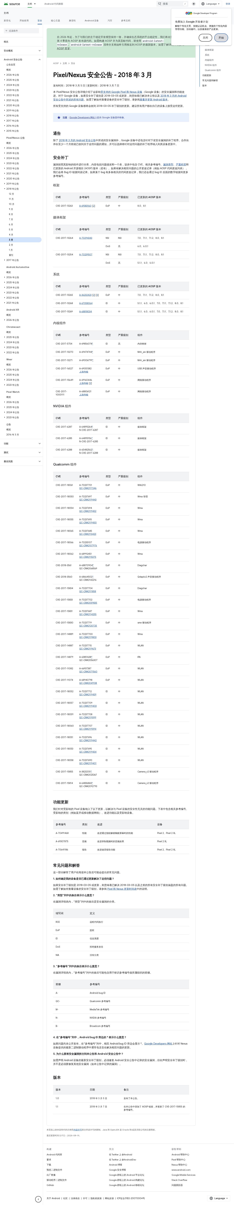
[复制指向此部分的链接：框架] (63, 185)
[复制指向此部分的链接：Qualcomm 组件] (80, 465)
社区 (65, 1198)
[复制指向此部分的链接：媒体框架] (69, 218)
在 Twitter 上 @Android (120, 1154)
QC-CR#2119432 (87, 511)
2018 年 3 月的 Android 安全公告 (77, 140)
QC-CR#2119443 (87, 499)
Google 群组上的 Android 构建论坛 (126, 1180)
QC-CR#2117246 (87, 488)
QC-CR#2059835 (88, 602)
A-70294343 (85, 238)
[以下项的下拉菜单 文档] (36, 4)
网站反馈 (109, 1198)
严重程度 (181, 164)
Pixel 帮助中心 (178, 1159)
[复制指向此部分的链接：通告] (64, 134)
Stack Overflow (179, 1180)
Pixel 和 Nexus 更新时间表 (122, 889)
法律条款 (75, 1198)
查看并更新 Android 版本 (154, 99)
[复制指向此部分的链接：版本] (64, 1078)
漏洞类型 (168, 164)
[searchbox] (21, 30)
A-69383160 (85, 205)
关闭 (205, 37)
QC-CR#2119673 (87, 648)
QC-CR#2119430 (88, 522)
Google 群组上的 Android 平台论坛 (126, 1174)
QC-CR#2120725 (88, 625)
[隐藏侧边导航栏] (38, 1199)
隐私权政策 (96, 1198)
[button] (19, 50)
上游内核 (83, 371)
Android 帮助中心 (180, 1154)
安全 (40, 20)
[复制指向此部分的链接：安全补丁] (71, 158)
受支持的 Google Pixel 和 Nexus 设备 (121, 92)
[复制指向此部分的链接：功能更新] (71, 802)
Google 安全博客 (117, 1169)
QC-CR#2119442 (88, 740)
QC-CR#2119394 (87, 729)
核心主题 (55, 20)
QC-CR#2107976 (88, 545)
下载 (49, 1164)
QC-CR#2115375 (87, 557)
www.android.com (181, 1169)
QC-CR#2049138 (88, 683)
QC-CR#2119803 (87, 637)
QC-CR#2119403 (88, 706)
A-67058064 (85, 303)
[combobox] (172, 4)
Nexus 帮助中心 (179, 1164)
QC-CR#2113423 (87, 534)
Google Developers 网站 (82, 117)
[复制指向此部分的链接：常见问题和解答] (83, 866)
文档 (30, 3)
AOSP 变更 (63, 48)
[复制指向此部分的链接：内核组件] (69, 323)
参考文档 (125, 20)
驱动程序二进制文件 (57, 1180)
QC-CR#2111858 (87, 591)
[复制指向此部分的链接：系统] (63, 275)
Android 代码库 (54, 1154)
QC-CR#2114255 (87, 614)
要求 (49, 1159)
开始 (221, 37)
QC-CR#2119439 (87, 694)
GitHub (50, 1185)
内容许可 (78, 1129)
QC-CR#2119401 (87, 763)
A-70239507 (85, 254)
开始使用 (24, 20)
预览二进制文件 (54, 1169)
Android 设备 (92, 20)
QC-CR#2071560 (88, 671)
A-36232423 (85, 295)
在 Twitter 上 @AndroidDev (122, 1159)
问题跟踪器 (177, 1185)
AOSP (56, 63)
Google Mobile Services (183, 1174)
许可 (85, 1198)
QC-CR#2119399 (87, 717)
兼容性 (72, 20)
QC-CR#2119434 (87, 751)
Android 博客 (115, 1164)
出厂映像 (51, 1174)
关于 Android (53, 1198)
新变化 (7, 20)
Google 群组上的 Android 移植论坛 (126, 1185)
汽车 (110, 20)
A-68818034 (85, 311)
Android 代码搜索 (53, 3)
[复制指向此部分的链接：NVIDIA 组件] (74, 406)
